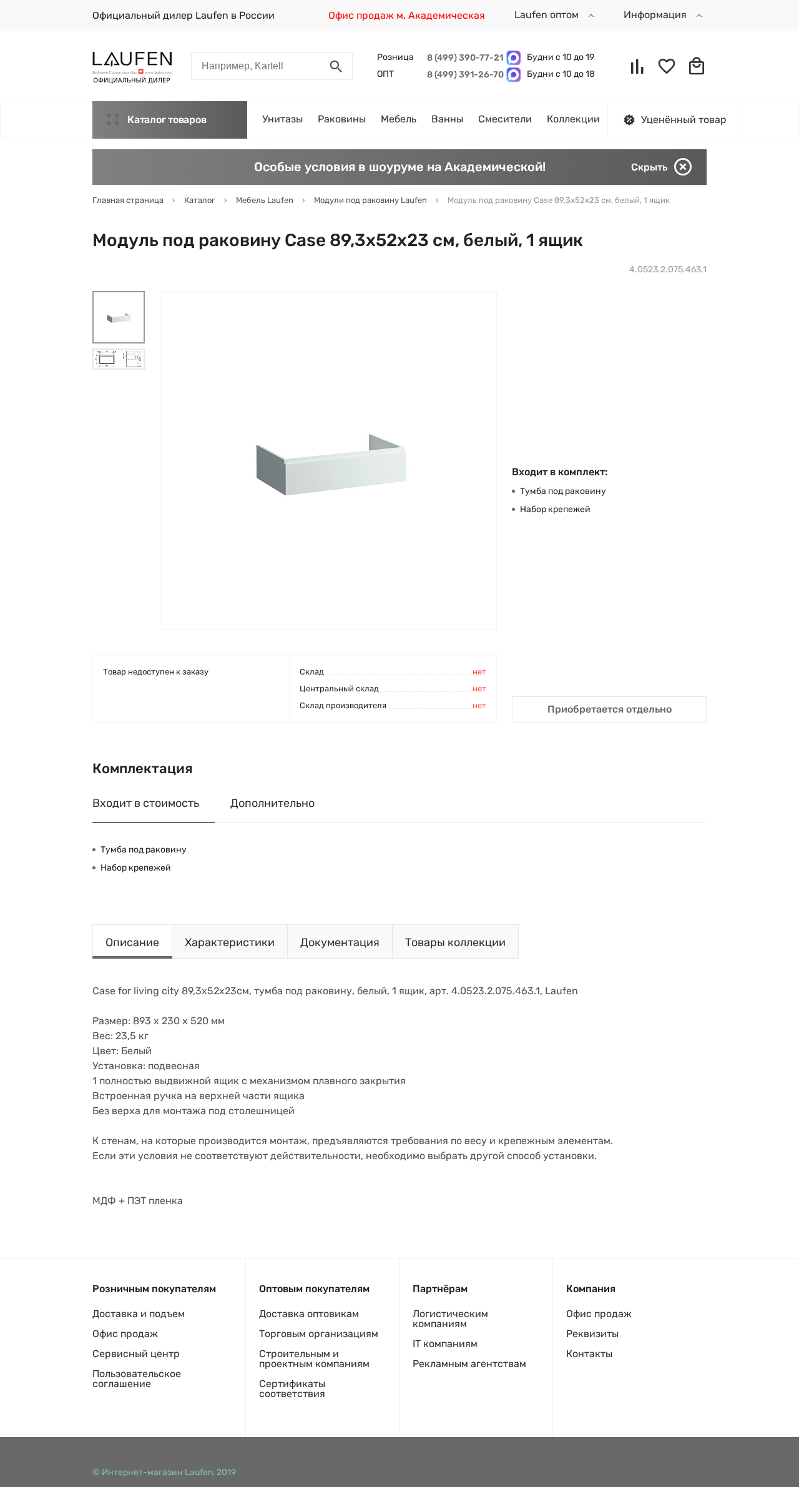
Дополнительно (272, 803)
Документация (340, 942)
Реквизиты (592, 1334)
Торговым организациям (318, 1334)
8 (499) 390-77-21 (463, 57)
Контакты (589, 1354)
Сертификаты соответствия (292, 1389)
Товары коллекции (455, 942)
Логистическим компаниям (450, 1319)
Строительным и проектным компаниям (314, 1359)
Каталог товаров (166, 120)
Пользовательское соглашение (136, 1379)
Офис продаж (125, 1334)
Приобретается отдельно (609, 709)
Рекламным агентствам (469, 1364)
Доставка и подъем (138, 1314)
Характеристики (230, 942)
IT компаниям (445, 1344)
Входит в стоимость (145, 803)
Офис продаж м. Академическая (406, 15)
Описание (132, 942)
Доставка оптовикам (309, 1314)
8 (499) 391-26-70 (463, 74)
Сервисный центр (136, 1354)
